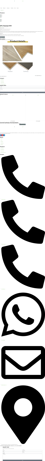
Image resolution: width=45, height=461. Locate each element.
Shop (2, 26)
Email (3, 451)
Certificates (2, 141)
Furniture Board (2, 82)
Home (0, 26)
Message (4, 453)
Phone (23, 451)
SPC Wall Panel (2, 149)
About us (2, 138)
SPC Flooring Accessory (3, 152)
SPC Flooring (2, 79)
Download (2, 144)
